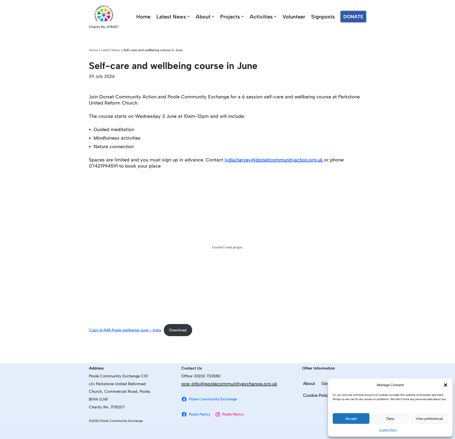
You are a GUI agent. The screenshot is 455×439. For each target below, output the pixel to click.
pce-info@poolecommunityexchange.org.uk (229, 384)
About (309, 383)
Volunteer (293, 17)
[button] (445, 385)
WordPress (143, 433)
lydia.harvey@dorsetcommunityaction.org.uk (274, 160)
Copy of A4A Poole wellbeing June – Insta (125, 330)
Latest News (110, 50)
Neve (94, 433)
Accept (351, 418)
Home (143, 17)
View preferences (429, 418)
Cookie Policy (388, 430)
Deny (390, 418)
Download (178, 330)
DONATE (353, 16)
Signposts (323, 17)
